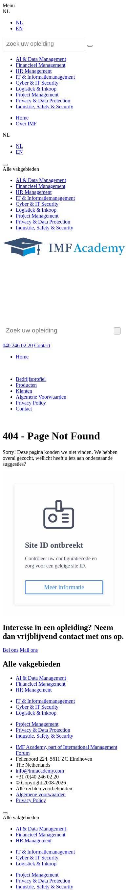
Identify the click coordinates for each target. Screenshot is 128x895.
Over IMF (26, 123)
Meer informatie (64, 587)
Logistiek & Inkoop (36, 89)
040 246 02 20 (18, 345)
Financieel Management (40, 65)
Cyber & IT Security (37, 83)
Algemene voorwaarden (41, 794)
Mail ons (29, 650)
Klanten (24, 391)
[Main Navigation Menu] (5, 165)
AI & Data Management (41, 59)
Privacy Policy (31, 403)
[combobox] (44, 44)
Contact (42, 345)
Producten (26, 385)
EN (19, 28)
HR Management (34, 71)
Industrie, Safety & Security (44, 106)
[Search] (90, 46)
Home (22, 117)
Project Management (37, 94)
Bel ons (10, 650)
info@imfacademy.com (40, 771)
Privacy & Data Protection (43, 100)
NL (19, 22)
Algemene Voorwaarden (41, 397)
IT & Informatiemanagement (45, 77)
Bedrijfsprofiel (31, 379)
